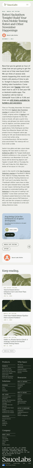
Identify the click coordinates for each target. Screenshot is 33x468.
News (3, 443)
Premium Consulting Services (22, 372)
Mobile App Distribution (7, 376)
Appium (23, 114)
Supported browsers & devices (23, 413)
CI (18, 404)
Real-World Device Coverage (6, 402)
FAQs (19, 388)
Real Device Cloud (6, 368)
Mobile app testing (22, 401)
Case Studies (5, 440)
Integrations (20, 410)
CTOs (3, 387)
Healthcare (4, 423)
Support (19, 387)
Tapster (17, 87)
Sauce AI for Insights (7, 373)
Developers (5, 390)
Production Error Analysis (8, 412)
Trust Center (5, 438)
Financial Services (6, 418)
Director (4, 389)
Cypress (19, 398)
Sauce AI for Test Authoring (8, 371)
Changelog (20, 385)
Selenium (5, 191)
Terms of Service (6, 463)
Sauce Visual (5, 374)
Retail (3, 420)
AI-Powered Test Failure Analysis (8, 409)
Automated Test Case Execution (7, 405)
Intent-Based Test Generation (6, 398)
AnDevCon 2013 (8, 153)
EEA (24, 463)
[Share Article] (29, 246)
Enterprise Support (22, 369)
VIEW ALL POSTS (9, 351)
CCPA (29, 463)
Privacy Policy (16, 463)
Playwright (20, 399)
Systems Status (6, 444)
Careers (4, 441)
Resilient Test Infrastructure (8, 400)
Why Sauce (20, 364)
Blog (3, 11)
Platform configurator (23, 415)
